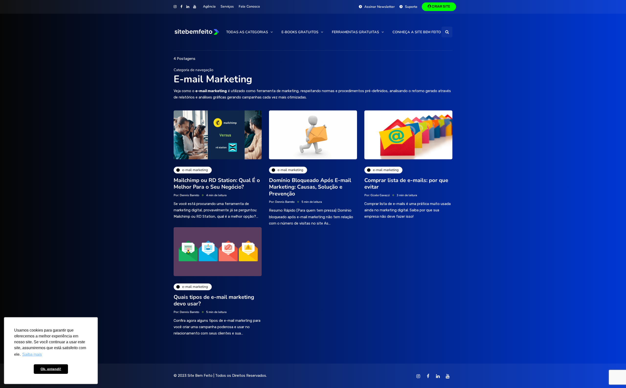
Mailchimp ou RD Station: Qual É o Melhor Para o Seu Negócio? (217, 184)
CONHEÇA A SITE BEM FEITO (416, 32)
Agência (209, 6)
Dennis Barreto (189, 195)
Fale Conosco (249, 6)
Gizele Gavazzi (380, 195)
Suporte (411, 6)
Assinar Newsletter (379, 6)
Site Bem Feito (200, 375)
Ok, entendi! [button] (51, 369)
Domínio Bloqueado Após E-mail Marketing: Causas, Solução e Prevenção (310, 187)
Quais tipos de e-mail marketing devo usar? (214, 300)
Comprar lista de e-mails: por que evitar (406, 184)
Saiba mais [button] (32, 354)
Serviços (227, 6)
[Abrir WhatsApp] (613, 375)
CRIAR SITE (440, 6)
